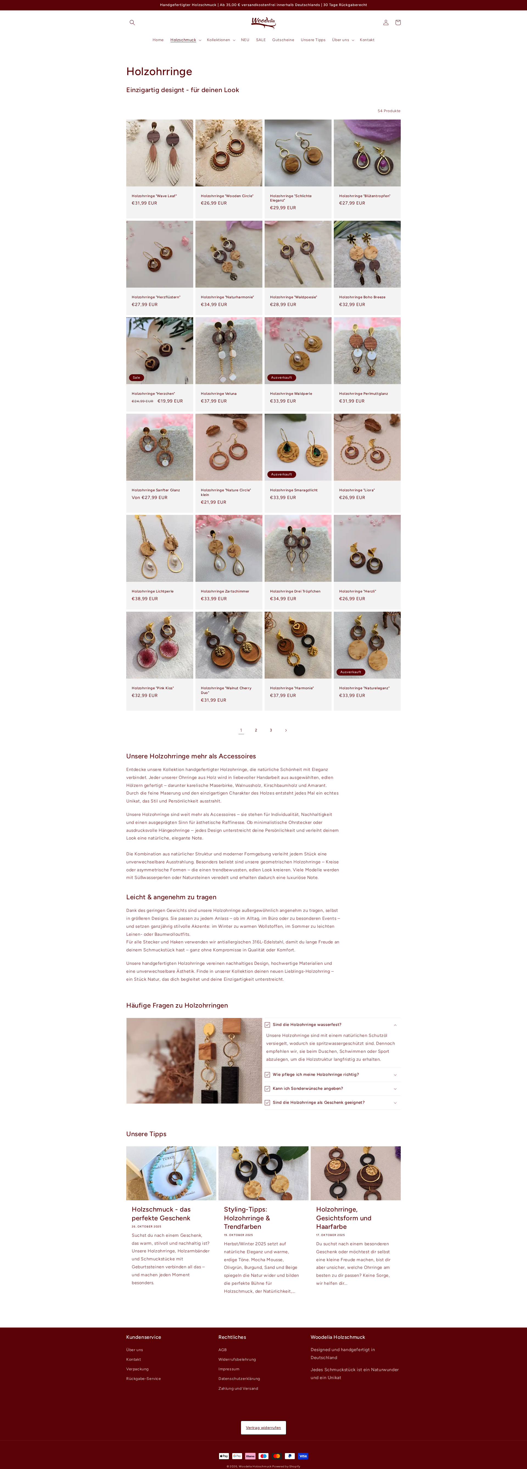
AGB (222, 1350)
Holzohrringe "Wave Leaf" (154, 196)
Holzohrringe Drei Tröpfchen (295, 591)
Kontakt (133, 1359)
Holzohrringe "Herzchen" (153, 394)
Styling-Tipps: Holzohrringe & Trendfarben (247, 1217)
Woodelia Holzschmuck (256, 1466)
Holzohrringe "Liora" (357, 490)
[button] (132, 22)
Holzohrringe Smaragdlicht (294, 490)
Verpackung (137, 1369)
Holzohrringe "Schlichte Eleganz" (291, 198)
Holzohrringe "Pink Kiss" (153, 688)
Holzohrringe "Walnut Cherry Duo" (226, 690)
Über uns (134, 1350)
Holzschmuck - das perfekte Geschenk (161, 1213)
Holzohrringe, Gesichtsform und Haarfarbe (344, 1217)
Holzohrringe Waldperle (291, 394)
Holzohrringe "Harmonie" (292, 688)
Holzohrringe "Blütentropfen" (365, 196)
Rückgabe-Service (143, 1378)
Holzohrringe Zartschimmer (225, 591)
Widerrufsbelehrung (237, 1359)
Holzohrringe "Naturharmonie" (227, 297)
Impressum (228, 1369)
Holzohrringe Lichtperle (153, 591)
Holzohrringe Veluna (219, 394)
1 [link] (241, 730)
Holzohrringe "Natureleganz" (364, 688)
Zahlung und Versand (238, 1388)
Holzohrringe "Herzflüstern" (156, 297)
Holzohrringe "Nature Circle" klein (226, 492)
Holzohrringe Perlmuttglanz (363, 394)
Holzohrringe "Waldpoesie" (293, 297)
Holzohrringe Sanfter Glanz (156, 490)
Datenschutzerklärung (239, 1378)
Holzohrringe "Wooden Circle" (227, 196)
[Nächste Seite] (286, 730)
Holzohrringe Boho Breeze (362, 297)
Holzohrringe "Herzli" (357, 591)
